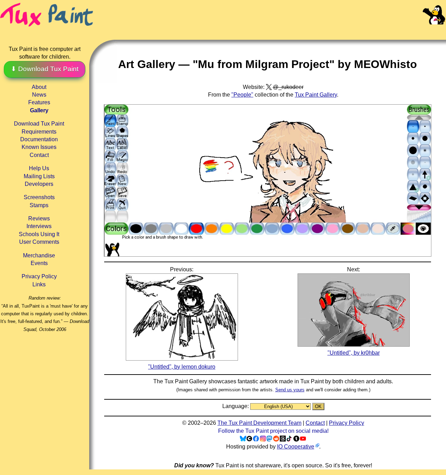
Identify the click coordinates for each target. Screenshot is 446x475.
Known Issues (39, 147)
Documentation (39, 139)
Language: (236, 406)
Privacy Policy (39, 276)
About (39, 87)
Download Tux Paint (39, 124)
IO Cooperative (295, 447)
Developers (39, 184)
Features (39, 102)
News (39, 95)
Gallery (39, 110)
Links (39, 284)
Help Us (39, 168)
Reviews (39, 218)
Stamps (39, 205)
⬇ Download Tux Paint (44, 69)
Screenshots (39, 197)
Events (39, 263)
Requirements (39, 132)
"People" (242, 95)
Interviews (39, 226)
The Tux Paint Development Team (259, 423)
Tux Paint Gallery (316, 95)
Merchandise (39, 255)
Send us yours (290, 389)
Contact (39, 155)
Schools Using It (39, 234)
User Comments (39, 242)
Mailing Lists (39, 176)
